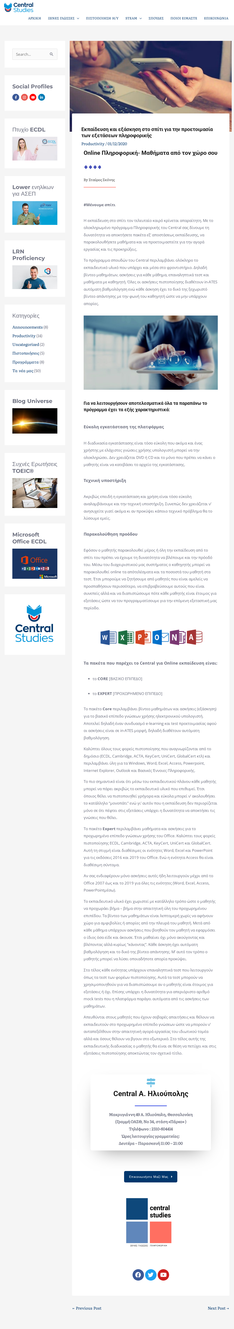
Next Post (218, 1308)
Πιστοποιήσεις (25, 353)
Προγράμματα (25, 362)
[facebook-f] (16, 97)
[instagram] (25, 97)
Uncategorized (25, 344)
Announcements (27, 327)
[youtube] (33, 97)
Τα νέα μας (22, 370)
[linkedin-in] (42, 97)
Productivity (24, 335)
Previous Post (86, 1308)
